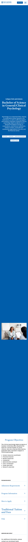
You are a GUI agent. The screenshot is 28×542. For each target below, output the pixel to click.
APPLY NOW (20, 2)
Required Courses (14, 140)
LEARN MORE (11, 136)
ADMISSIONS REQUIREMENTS (20, 136)
